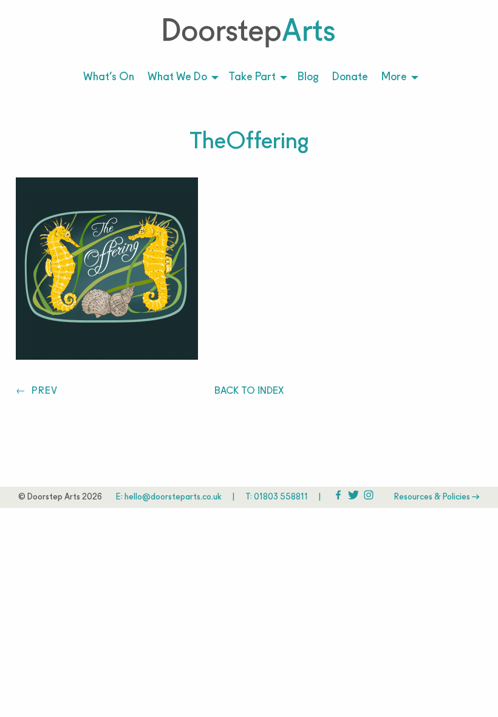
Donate (350, 77)
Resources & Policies (433, 497)
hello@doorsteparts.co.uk (173, 497)
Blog (308, 77)
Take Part (252, 77)
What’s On (108, 77)
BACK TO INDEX (249, 391)
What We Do (177, 77)
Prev (43, 391)
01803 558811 (281, 497)
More (394, 77)
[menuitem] (109, 78)
